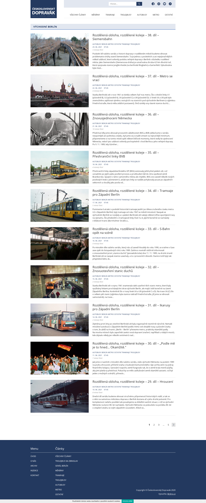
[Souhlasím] (203, 501)
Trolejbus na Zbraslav (66, 461)
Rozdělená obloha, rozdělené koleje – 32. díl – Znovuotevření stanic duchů (126, 269)
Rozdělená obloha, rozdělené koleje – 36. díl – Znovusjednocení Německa (126, 116)
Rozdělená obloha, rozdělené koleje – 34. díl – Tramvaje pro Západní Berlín (133, 193)
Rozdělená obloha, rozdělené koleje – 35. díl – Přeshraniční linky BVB (126, 154)
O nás (33, 461)
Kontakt (35, 475)
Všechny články (78, 14)
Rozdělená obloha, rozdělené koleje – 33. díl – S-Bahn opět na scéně (131, 231)
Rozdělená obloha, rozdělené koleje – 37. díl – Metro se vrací (133, 78)
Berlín (104, 44)
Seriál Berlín (61, 465)
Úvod (33, 456)
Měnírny (96, 14)
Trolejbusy (125, 14)
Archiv (34, 465)
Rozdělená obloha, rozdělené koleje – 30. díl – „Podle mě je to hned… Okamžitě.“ (134, 345)
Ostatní (169, 14)
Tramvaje (110, 14)
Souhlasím (127, 501)
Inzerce (34, 470)
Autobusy (142, 14)
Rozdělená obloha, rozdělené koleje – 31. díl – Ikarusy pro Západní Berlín (131, 307)
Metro (156, 14)
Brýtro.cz (171, 494)
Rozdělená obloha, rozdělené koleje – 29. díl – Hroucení (133, 381)
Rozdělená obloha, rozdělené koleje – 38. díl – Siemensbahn (126, 37)
